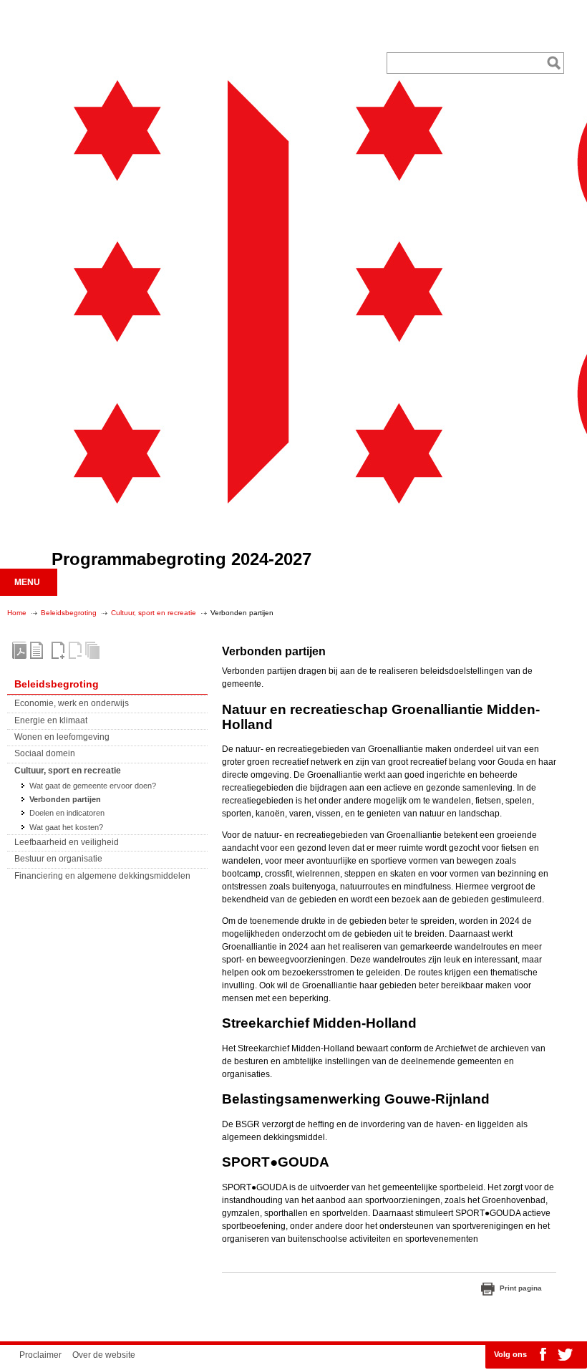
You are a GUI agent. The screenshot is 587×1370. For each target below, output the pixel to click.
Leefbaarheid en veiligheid (66, 842)
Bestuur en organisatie (58, 859)
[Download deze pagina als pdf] (36, 650)
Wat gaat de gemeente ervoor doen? (92, 785)
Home (16, 613)
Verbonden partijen (65, 799)
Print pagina (521, 1288)
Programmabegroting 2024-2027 (181, 559)
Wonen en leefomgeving (62, 737)
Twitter (564, 1354)
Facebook (542, 1354)
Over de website (103, 1355)
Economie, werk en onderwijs (71, 703)
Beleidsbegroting (69, 613)
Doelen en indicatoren (67, 813)
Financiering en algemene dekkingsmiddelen (102, 876)
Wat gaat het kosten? (66, 827)
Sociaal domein (44, 753)
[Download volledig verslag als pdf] (19, 650)
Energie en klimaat (50, 720)
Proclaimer (40, 1355)
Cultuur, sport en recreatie (153, 613)
